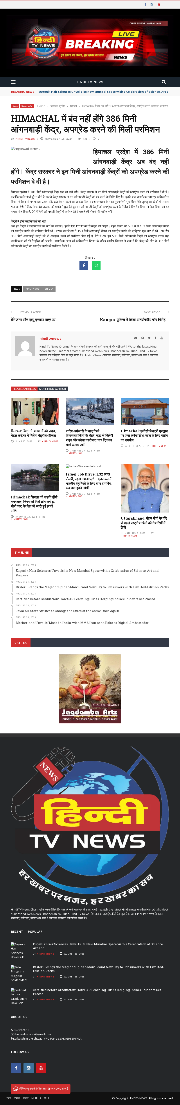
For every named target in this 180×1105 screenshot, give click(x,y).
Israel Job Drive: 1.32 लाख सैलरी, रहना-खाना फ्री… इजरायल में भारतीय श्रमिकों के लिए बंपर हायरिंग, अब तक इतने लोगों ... (89, 481)
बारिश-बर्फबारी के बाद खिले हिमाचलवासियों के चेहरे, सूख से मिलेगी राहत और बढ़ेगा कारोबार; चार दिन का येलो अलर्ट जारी (89, 438)
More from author (52, 389)
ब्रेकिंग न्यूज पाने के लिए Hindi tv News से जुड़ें (43, 1088)
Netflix (36, 1098)
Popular (35, 931)
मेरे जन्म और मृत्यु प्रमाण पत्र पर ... (35, 319)
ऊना (9, 1098)
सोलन (26, 1098)
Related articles (24, 389)
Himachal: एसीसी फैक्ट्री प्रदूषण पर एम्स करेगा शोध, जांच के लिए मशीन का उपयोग (144, 435)
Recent (17, 931)
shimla (49, 288)
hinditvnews (25, 139)
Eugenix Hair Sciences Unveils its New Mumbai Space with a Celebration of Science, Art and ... (98, 946)
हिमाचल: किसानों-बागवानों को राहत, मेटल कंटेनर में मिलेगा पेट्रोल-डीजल (33, 433)
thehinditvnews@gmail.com (32, 1034)
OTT (46, 1098)
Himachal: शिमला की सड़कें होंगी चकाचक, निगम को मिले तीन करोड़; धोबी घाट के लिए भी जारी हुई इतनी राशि (34, 504)
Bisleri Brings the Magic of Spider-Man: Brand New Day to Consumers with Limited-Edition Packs (98, 969)
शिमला (15, 106)
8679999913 (21, 1030)
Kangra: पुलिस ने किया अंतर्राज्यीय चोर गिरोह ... (134, 319)
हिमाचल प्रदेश (27, 106)
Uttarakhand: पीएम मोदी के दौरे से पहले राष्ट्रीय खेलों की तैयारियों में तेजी (144, 523)
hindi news (32, 288)
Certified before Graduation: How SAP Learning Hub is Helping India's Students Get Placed (97, 992)
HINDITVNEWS (138, 1098)
